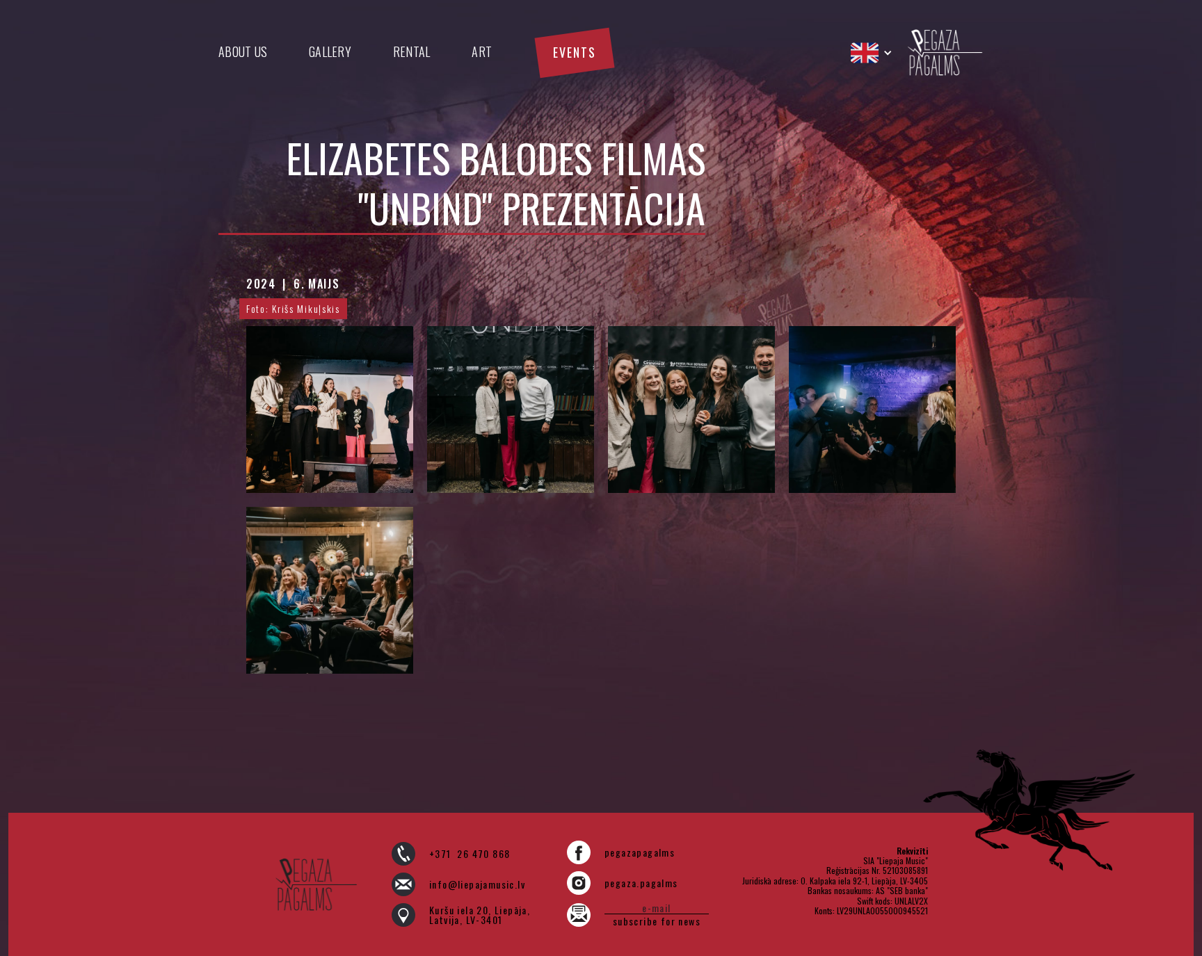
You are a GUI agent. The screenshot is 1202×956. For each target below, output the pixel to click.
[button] (871, 53)
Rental (412, 51)
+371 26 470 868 (469, 854)
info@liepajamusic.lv (477, 884)
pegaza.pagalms (641, 883)
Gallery (330, 51)
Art (482, 51)
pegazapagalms (639, 852)
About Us (242, 51)
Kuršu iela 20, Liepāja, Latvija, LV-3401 (479, 915)
